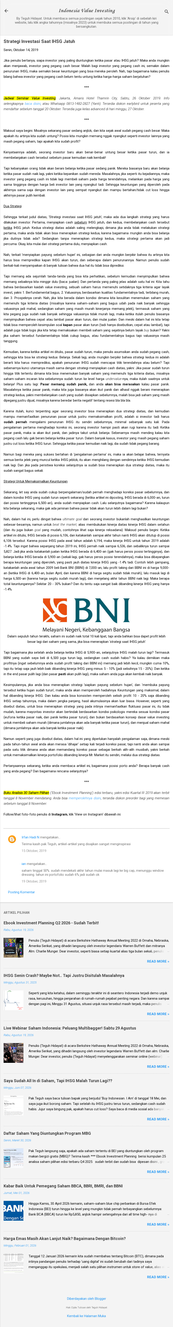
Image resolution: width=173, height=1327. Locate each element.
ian (24, 864)
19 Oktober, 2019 (34, 881)
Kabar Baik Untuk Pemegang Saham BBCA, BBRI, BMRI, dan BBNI (63, 1186)
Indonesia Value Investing (86, 11)
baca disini (33, 104)
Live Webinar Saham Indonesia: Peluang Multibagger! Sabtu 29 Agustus (70, 1028)
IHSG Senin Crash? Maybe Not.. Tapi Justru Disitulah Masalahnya (64, 975)
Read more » (158, 961)
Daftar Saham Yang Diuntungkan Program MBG (47, 1133)
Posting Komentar (21, 892)
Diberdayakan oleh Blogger (86, 1299)
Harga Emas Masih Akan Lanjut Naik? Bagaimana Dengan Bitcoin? (65, 1238)
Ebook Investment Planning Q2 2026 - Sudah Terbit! (51, 922)
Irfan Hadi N (30, 837)
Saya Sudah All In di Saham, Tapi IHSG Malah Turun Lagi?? (58, 1080)
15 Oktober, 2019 (34, 851)
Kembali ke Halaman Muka (86, 1316)
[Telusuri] (166, 12)
